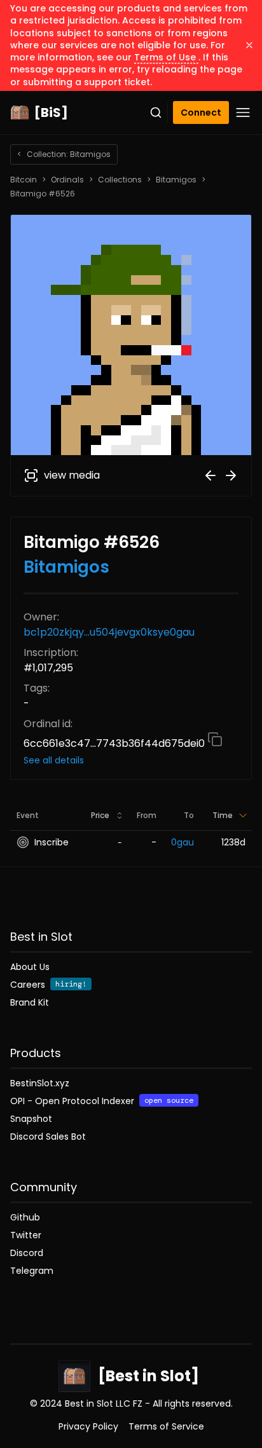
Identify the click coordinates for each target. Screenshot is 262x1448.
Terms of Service (166, 1426)
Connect (201, 112)
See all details (54, 760)
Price (100, 815)
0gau (182, 842)
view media (72, 475)
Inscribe (51, 842)
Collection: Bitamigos (64, 154)
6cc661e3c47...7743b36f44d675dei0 (115, 743)
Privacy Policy (88, 1426)
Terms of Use (166, 57)
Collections (120, 180)
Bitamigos (176, 180)
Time (222, 815)
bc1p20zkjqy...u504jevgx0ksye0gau (109, 632)
